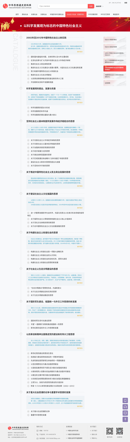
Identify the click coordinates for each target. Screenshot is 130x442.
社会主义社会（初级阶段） (76, 14)
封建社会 (44, 14)
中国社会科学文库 (73, 430)
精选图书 (116, 14)
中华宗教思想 (92, 14)
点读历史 (119, 437)
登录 (125, 3)
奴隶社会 (34, 14)
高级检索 (99, 6)
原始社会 (25, 14)
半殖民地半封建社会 (57, 14)
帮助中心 (94, 438)
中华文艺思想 (105, 14)
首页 (17, 14)
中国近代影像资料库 (74, 434)
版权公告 (94, 434)
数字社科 (109, 437)
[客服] (125, 406)
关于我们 (94, 430)
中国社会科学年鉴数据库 (75, 438)
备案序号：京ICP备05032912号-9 (17, 435)
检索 (91, 6)
